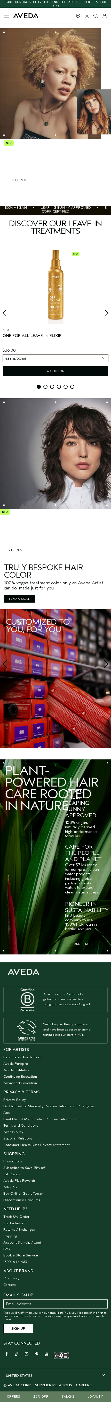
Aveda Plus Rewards (19, 1180)
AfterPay (10, 1187)
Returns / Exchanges (19, 1229)
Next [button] (100, 314)
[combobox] (55, 358)
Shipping (10, 1236)
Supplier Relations (17, 1138)
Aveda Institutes (16, 1070)
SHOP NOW (19, 180)
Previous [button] (10, 314)
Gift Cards (11, 1174)
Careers (9, 1284)
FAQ (6, 1249)
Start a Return (14, 1223)
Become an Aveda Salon (22, 1057)
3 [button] (52, 387)
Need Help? (15, 1209)
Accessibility (13, 1132)
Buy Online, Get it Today (23, 1193)
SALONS (68, 1396)
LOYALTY (95, 1396)
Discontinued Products (21, 1200)
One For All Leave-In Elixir (32, 336)
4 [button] (59, 387)
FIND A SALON (19, 599)
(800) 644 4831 (16, 1262)
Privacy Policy (14, 1099)
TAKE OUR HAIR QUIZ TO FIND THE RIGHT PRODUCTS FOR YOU (55, 4)
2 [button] (45, 387)
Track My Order (16, 1216)
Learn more (80, 944)
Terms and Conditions (20, 1125)
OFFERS (13, 1396)
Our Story (11, 1278)
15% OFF (40, 1396)
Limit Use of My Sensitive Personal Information (40, 1119)
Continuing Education (20, 1076)
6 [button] (72, 387)
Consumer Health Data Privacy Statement (36, 1145)
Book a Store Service (20, 1255)
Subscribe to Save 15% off (24, 1167)
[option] (55, 313)
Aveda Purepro (15, 1063)
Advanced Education (20, 1083)
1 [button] (39, 387)
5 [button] (66, 387)
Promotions (12, 1161)
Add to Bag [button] (55, 371)
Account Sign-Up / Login (23, 1242)
